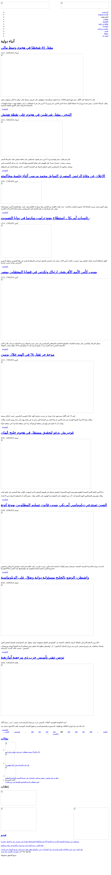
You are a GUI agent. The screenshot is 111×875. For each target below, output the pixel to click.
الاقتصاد (105, 22)
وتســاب (16, 851)
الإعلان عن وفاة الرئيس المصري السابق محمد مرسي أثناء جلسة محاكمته (53, 176)
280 (32, 732)
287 (83, 732)
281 (39, 732)
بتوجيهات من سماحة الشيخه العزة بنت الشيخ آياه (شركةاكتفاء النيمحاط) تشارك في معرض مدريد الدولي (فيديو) (40, 842)
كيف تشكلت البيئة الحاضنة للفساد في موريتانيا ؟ (22, 782)
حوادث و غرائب (102, 29)
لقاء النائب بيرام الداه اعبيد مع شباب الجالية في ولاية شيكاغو (22, 845)
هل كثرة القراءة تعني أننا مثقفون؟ (17, 765)
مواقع (106, 33)
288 (91, 732)
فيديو (106, 31)
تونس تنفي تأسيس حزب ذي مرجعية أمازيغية (32, 657)
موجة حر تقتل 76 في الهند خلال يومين (27, 354)
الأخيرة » (56, 734)
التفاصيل (5, 109)
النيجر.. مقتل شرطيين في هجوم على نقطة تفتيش (36, 114)
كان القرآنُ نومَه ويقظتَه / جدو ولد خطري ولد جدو (22, 752)
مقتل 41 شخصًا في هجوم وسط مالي (27, 47)
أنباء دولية (104, 17)
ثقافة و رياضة (103, 24)
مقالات (105, 19)
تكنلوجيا (105, 26)
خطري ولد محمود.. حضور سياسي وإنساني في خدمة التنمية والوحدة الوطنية (32, 778)
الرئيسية (105, 12)
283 (54, 732)
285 (69, 732)
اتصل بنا (105, 36)
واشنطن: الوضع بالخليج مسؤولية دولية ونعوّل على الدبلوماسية (45, 577)
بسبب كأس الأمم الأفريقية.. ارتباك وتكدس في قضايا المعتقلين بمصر (49, 272)
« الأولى (6, 732)
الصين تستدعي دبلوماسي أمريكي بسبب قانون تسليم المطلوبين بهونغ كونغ (54, 505)
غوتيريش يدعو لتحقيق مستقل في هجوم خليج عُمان (37, 432)
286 (76, 732)
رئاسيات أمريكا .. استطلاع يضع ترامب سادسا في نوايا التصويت (45, 218)
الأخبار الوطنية (103, 14)
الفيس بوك (8, 851)
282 (47, 732)
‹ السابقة (17, 732)
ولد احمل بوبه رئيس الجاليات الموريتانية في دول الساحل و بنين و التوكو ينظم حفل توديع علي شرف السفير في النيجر (42, 849)
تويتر (2, 851)
